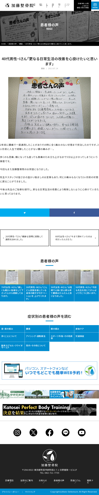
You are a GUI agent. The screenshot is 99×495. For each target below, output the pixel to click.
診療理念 (34, 4)
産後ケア (80, 328)
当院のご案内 (40, 4)
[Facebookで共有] (74, 212)
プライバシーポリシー (10, 491)
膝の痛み (55, 328)
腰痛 (28, 328)
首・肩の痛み (7, 328)
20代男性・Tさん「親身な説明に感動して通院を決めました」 (24, 238)
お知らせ (47, 5)
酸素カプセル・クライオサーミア (12, 346)
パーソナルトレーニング (67, 5)
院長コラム (59, 5)
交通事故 (80, 336)
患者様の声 (53, 5)
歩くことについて (9, 336)
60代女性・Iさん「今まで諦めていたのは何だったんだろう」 (73, 238)
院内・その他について (36, 345)
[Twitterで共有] (25, 212)
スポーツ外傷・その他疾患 (61, 337)
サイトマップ (30, 491)
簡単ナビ (90, 481)
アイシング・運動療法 (36, 336)
